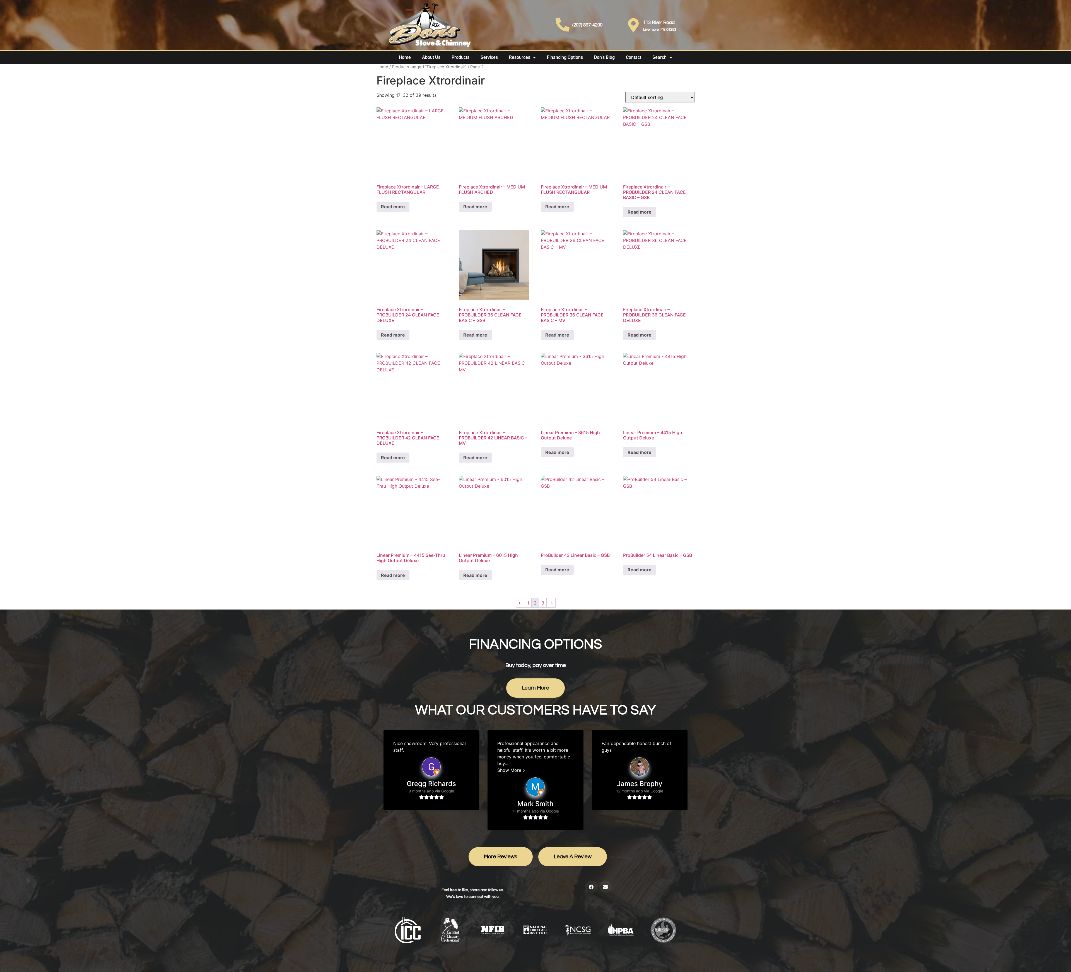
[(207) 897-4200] (563, 25)
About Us (431, 57)
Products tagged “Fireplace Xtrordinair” (429, 66)
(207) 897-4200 (587, 25)
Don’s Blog (604, 57)
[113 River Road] (633, 25)
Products (460, 57)
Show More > (511, 770)
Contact (633, 57)
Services (489, 57)
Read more (393, 206)
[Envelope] (605, 887)
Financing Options (565, 57)
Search (659, 57)
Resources (519, 57)
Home (405, 57)
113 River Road (659, 22)
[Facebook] (591, 887)
